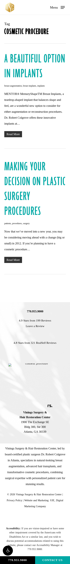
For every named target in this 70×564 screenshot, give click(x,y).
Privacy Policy (14, 500)
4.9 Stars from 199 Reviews (35, 320)
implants (41, 85)
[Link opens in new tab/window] (19, 406)
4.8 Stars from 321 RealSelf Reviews (35, 342)
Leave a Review (35, 326)
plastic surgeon (31, 454)
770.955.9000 (17, 560)
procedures (17, 223)
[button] (8, 551)
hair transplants (47, 466)
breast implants (29, 85)
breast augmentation (13, 85)
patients (7, 223)
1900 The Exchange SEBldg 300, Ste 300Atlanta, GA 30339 (35, 422)
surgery (26, 223)
